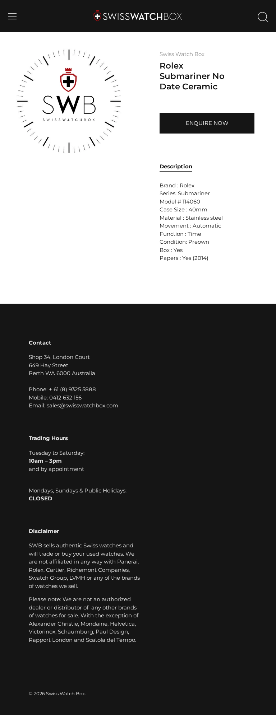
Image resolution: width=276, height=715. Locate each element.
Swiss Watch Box (182, 54)
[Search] (263, 17)
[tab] (179, 167)
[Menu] (12, 16)
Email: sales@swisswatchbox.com (73, 405)
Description (176, 166)
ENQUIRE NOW (207, 123)
